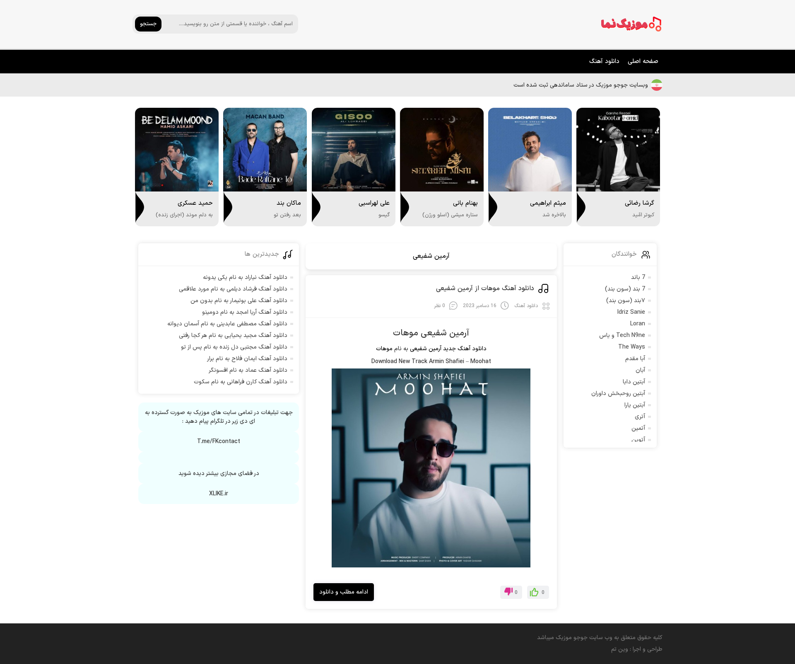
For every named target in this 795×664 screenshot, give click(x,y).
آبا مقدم (635, 358)
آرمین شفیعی (431, 256)
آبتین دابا (634, 382)
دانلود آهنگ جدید (465, 348)
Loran (637, 324)
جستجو (148, 24)
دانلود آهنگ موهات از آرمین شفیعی (485, 288)
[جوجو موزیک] (631, 24)
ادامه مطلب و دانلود (343, 592)
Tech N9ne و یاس (622, 335)
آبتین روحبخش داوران (618, 393)
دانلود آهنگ (604, 61)
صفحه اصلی (643, 61)
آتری (640, 416)
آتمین (638, 428)
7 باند (638, 277)
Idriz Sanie (631, 312)
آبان (640, 370)
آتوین (638, 440)
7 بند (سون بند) (625, 289)
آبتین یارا (634, 405)
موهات (384, 348)
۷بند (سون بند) (625, 300)
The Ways (631, 347)
